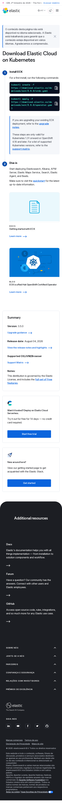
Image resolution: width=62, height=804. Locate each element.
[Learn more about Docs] (8, 566)
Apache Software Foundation (32, 780)
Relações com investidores (22, 681)
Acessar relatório (51, 3)
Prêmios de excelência (19, 689)
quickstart (39, 180)
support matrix (21, 148)
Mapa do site (37, 744)
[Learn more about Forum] (8, 595)
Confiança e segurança (20, 672)
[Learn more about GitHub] (8, 622)
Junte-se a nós (15, 656)
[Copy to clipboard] (56, 88)
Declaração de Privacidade (18, 744)
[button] (55, 36)
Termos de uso (31, 740)
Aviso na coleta (13, 792)
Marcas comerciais (14, 740)
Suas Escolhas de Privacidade (34, 792)
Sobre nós (12, 648)
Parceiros (12, 664)
